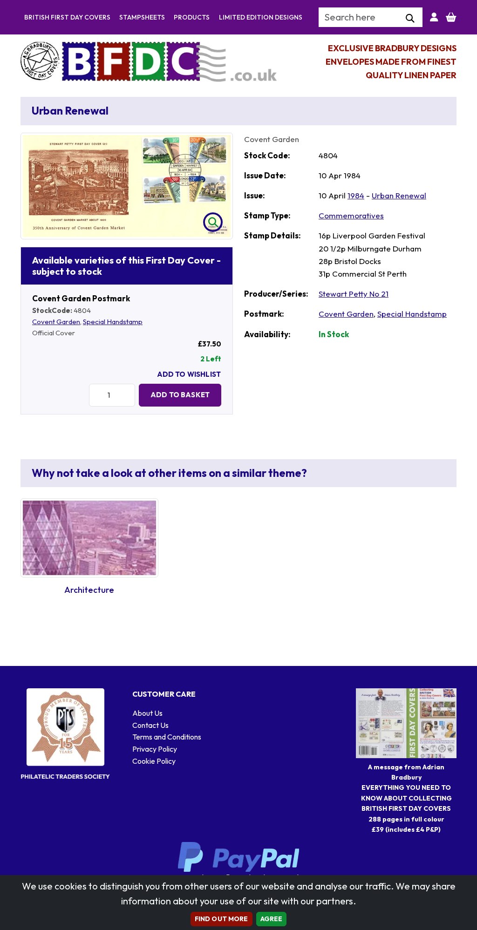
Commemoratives (351, 215)
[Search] (410, 18)
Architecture (89, 589)
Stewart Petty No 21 (353, 294)
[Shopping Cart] (451, 17)
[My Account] (434, 17)
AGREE (271, 919)
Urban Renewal (399, 195)
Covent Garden (56, 321)
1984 (356, 195)
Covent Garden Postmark (81, 298)
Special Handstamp (113, 321)
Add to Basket (180, 394)
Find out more (221, 919)
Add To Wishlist (189, 374)
